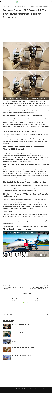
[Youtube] (47, 2)
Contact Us (25, 388)
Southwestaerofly (38, 391)
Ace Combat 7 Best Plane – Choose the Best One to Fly (26, 340)
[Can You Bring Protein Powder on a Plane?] (7, 349)
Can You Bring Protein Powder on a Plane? (23, 347)
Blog (44, 388)
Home (4, 6)
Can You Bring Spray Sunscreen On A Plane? (23, 332)
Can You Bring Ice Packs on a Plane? (21, 355)
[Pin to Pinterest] (27, 282)
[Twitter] (43, 2)
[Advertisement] (26, 30)
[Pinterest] (46, 2)
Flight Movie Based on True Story (20, 324)
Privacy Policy (10, 388)
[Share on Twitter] (26, 282)
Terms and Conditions (35, 388)
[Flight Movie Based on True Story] (7, 326)
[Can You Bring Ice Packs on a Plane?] (7, 357)
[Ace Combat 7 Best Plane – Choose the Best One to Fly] (7, 341)
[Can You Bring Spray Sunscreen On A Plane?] (7, 334)
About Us (18, 388)
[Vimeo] (49, 2)
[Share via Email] (29, 282)
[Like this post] (23, 282)
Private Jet (10, 6)
